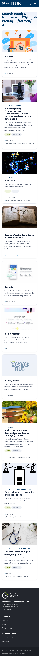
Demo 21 (8, 56)
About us (5, 621)
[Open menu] (35, 3)
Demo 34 (9, 287)
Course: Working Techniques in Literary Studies (19, 236)
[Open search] (30, 3)
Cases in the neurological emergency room (17, 553)
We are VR (9, 180)
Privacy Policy (11, 380)
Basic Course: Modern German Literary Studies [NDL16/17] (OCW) (16, 433)
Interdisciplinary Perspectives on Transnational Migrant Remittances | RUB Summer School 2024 (18, 113)
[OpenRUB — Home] (11, 3)
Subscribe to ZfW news (10, 638)
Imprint (4, 624)
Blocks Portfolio (12, 333)
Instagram (5, 642)
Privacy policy (7, 628)
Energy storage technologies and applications (19, 493)
